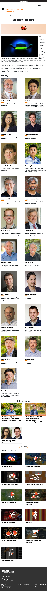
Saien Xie (4, 391)
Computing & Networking (10, 484)
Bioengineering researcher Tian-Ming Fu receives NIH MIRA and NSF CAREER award (11, 418)
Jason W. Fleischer (6, 166)
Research (5, 15)
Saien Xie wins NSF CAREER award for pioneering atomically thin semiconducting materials (34, 419)
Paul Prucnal (29, 262)
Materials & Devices (8, 522)
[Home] (12, 10)
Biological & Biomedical (33, 466)
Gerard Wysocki (30, 359)
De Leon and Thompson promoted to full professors (10, 441)
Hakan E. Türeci (5, 359)
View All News (23, 446)
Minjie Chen (28, 101)
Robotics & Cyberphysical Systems (34, 541)
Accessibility (5, 587)
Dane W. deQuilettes (31, 134)
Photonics (29, 522)
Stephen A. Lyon (6, 262)
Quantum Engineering (9, 540)
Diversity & (5, 585)
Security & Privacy (8, 560)
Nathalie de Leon (6, 134)
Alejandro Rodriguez (31, 294)
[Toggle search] (45, 5)
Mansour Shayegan (7, 327)
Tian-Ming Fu (29, 166)
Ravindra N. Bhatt (6, 101)
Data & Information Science (34, 484)
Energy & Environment (9, 502)
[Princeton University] (40, 585)
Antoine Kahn (29, 231)
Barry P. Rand (5, 294)
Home (2, 15)
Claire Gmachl (5, 199)
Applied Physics (7, 466)
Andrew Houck (5, 231)
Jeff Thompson (29, 327)
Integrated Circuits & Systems (32, 503)
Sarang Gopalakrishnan (32, 199)
